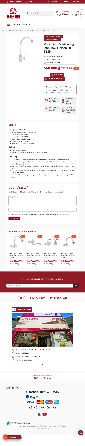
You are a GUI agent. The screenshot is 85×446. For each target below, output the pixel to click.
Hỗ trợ (75, 1)
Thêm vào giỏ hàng (56, 79)
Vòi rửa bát (22, 30)
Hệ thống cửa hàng (13, 1)
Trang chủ (4, 30)
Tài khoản (52, 1)
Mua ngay (58, 74)
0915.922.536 (25, 353)
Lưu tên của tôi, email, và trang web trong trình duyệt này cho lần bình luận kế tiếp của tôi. (40, 214)
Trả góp (28, 1)
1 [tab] (42, 365)
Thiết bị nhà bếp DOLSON (52, 39)
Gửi (76, 285)
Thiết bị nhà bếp (13, 30)
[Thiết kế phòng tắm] (77, 13)
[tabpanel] (42, 335)
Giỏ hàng (64, 1)
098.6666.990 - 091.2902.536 (30, 356)
